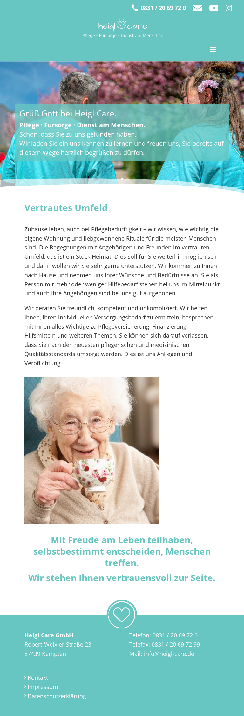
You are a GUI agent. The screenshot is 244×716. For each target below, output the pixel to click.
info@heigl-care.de (169, 653)
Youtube (213, 8)
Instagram (229, 8)
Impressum (43, 687)
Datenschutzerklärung (57, 696)
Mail (197, 8)
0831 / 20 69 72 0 (163, 7)
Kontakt (38, 677)
